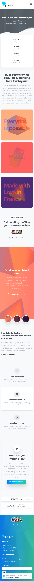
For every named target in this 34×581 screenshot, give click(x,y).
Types (20, 21)
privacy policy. (14, 577)
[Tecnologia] (13, 519)
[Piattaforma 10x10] (16, 519)
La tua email (5, 565)
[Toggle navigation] (31, 4)
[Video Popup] (17, 448)
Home (14, 21)
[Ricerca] (19, 519)
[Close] (30, 576)
